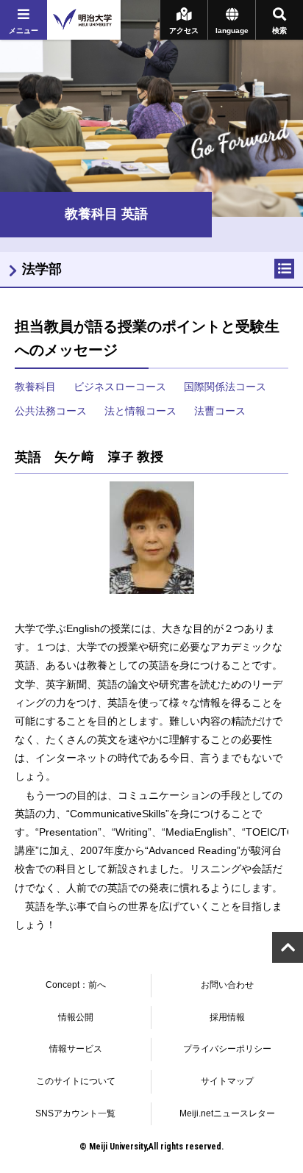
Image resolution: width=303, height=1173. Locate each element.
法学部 (42, 269)
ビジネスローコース (120, 386)
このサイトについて (75, 1081)
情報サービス (75, 1049)
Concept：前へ (76, 985)
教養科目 (35, 386)
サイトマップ (227, 1081)
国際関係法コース (225, 386)
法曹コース (220, 411)
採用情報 (227, 1017)
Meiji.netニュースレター (227, 1113)
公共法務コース (51, 411)
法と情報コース (140, 411)
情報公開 (75, 1017)
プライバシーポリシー (227, 1049)
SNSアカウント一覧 (75, 1113)
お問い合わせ (227, 985)
